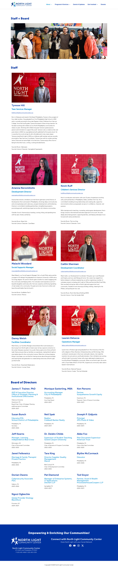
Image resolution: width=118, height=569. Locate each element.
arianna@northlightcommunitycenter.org (23, 195)
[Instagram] (78, 545)
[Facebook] (70, 545)
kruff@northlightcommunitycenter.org (72, 193)
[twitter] (82, 545)
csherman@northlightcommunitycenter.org (73, 271)
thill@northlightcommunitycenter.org (22, 112)
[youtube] (74, 545)
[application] (51, 4)
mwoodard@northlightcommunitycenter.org (24, 271)
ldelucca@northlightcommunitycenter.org (74, 345)
